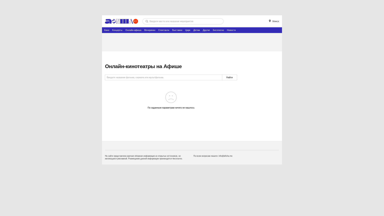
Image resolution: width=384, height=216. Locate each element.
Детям (196, 30)
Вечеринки (149, 30)
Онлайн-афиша (133, 30)
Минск (275, 21)
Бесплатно (218, 30)
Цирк (187, 30)
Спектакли (163, 30)
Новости (231, 30)
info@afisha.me (225, 156)
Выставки (177, 30)
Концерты (117, 30)
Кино (106, 30)
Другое (206, 30)
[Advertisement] (192, 7)
